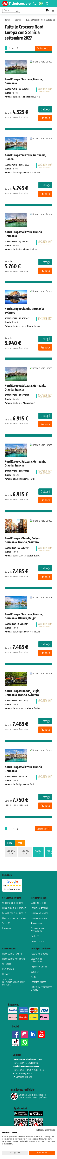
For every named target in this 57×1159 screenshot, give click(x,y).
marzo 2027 (38, 852)
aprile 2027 (50, 852)
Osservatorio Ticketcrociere (37, 960)
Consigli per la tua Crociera (14, 913)
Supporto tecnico (38, 902)
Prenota (45, 118)
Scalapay (34, 971)
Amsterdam (21, 326)
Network (6, 974)
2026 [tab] (9, 843)
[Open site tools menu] (53, 3)
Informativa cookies (39, 918)
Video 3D (6, 923)
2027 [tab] (20, 843)
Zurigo (19, 172)
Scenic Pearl (11, 88)
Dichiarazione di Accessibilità (38, 929)
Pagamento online (39, 966)
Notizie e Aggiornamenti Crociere (41, 988)
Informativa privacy (39, 913)
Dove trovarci (8, 969)
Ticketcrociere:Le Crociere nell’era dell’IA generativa (13, 982)
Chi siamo (6, 964)
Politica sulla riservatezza (45, 1130)
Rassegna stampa (38, 982)
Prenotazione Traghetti (12, 953)
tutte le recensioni (12, 889)
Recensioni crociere (39, 953)
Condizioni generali (39, 908)
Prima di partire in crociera (14, 908)
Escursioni (6, 928)
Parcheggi (35, 936)
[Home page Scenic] (45, 88)
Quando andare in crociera (14, 918)
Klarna (33, 976)
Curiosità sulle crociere (12, 902)
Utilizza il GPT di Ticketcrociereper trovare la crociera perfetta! (32, 1096)
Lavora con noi (37, 941)
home (7, 19)
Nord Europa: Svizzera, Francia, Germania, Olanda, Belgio (24, 616)
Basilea (19, 96)
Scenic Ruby (10, 547)
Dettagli (45, 109)
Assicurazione (37, 923)
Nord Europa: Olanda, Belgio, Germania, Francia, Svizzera (22, 540)
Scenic (18, 19)
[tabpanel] (28, 852)
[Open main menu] (53, 10)
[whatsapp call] (41, 4)
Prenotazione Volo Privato (13, 958)
